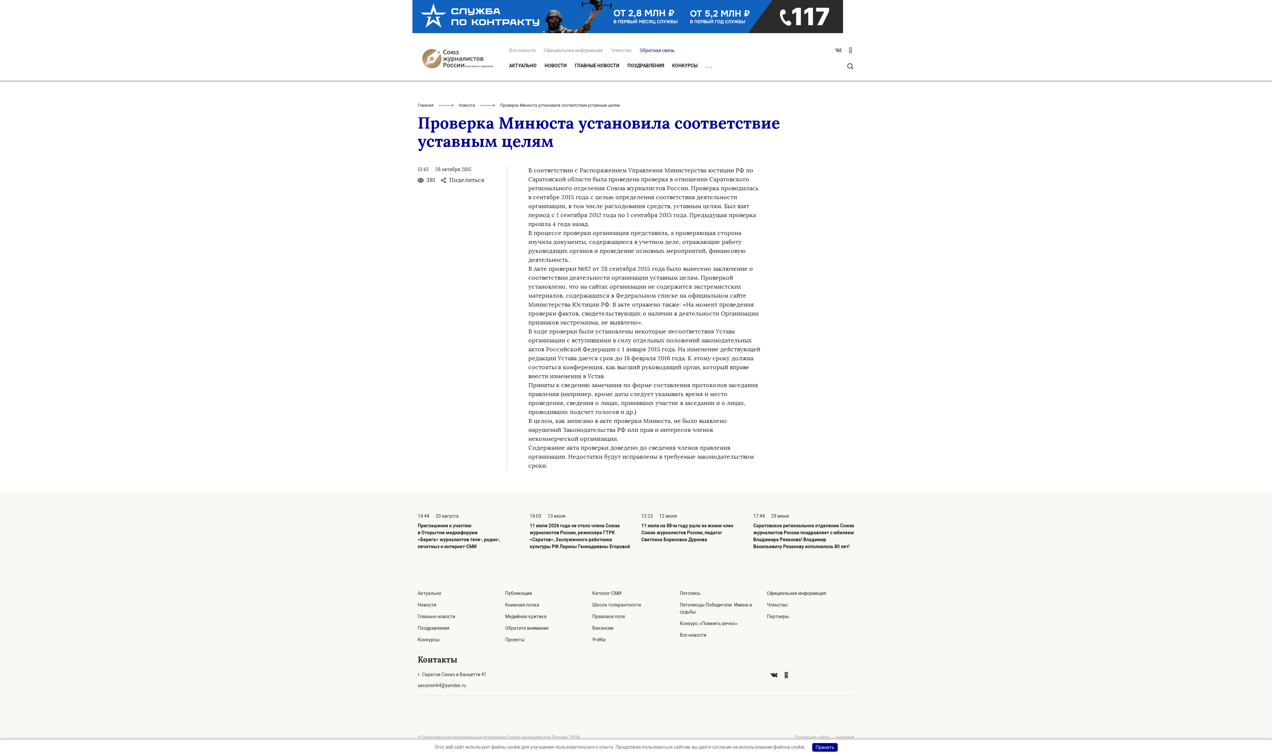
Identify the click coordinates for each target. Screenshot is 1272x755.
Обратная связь (657, 50)
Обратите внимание (527, 628)
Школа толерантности (616, 605)
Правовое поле (608, 616)
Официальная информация (573, 50)
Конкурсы (685, 65)
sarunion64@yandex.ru (442, 685)
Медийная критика (526, 616)
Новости (556, 65)
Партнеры (778, 616)
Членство (621, 50)
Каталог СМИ (606, 593)
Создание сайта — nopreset (824, 737)
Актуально (523, 65)
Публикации (518, 593)
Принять (825, 747)
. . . (709, 66)
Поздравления (645, 65)
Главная (426, 105)
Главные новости (597, 65)
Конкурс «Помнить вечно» (709, 623)
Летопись (690, 593)
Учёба (599, 639)
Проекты (515, 639)
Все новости (693, 635)
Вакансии (602, 628)
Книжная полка (522, 605)
